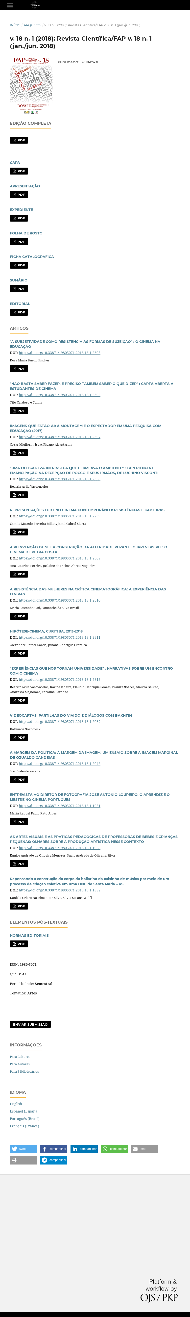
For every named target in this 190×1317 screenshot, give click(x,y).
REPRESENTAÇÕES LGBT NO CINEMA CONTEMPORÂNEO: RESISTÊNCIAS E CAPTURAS (87, 510)
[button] (23, 1149)
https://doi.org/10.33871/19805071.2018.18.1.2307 (59, 436)
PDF (21, 140)
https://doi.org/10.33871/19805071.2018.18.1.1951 (59, 805)
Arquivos (32, 25)
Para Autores (20, 1064)
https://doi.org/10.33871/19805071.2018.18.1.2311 (59, 637)
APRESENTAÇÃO (25, 186)
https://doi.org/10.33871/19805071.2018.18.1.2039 (59, 721)
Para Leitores (20, 1056)
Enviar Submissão (30, 1024)
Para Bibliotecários (24, 1071)
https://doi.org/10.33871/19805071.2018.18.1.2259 (59, 516)
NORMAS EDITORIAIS (29, 935)
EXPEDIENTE (21, 209)
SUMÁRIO (18, 280)
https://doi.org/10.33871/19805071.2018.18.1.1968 (59, 847)
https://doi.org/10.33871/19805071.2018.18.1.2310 (59, 600)
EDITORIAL (20, 304)
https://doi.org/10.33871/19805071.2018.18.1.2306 (59, 394)
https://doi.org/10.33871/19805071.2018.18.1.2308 (59, 479)
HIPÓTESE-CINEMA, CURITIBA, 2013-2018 (46, 631)
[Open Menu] (10, 5)
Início (15, 25)
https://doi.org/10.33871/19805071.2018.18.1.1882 (59, 890)
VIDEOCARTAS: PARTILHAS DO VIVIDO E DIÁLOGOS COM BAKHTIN (71, 715)
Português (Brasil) (25, 1118)
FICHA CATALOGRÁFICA (32, 256)
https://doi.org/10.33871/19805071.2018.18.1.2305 (59, 352)
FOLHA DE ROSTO (26, 233)
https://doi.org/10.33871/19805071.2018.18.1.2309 (59, 558)
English (16, 1103)
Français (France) (24, 1126)
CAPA (15, 162)
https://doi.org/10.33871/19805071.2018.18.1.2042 (59, 763)
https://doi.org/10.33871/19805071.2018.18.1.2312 (59, 679)
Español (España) (24, 1111)
